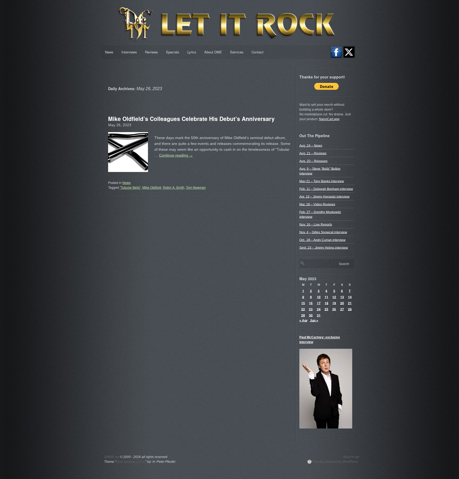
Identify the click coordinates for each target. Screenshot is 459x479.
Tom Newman (196, 187)
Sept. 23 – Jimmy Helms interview (323, 247)
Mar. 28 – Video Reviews (317, 204)
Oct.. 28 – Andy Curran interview (322, 240)
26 (334, 308)
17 (319, 302)
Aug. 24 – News (310, 145)
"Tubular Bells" (130, 187)
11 (326, 296)
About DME (213, 51)
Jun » (314, 320)
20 (342, 302)
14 (350, 296)
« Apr (303, 320)
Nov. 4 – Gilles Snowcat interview (323, 232)
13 (342, 296)
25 (326, 308)
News (109, 51)
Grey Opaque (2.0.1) (131, 462)
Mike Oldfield (151, 187)
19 (334, 302)
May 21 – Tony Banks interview (321, 181)
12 (334, 296)
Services (237, 51)
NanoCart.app (329, 119)
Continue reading (176, 155)
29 (303, 315)
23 (311, 308)
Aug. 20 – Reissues (313, 161)
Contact (258, 51)
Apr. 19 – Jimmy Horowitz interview (324, 196)
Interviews (129, 51)
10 (319, 296)
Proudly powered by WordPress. (336, 462)
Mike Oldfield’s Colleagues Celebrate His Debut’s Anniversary (191, 119)
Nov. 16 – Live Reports (315, 224)
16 (311, 302)
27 (342, 308)
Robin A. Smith (173, 187)
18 (326, 302)
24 (319, 308)
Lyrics (191, 51)
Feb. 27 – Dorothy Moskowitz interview (320, 214)
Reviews (151, 51)
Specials (172, 51)
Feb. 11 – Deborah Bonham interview (326, 189)
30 (311, 315)
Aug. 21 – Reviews (312, 153)
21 (350, 302)
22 (303, 308)
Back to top (351, 457)
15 (303, 302)
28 (350, 308)
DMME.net (111, 457)
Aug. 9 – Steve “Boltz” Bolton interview (320, 171)
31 (319, 315)
